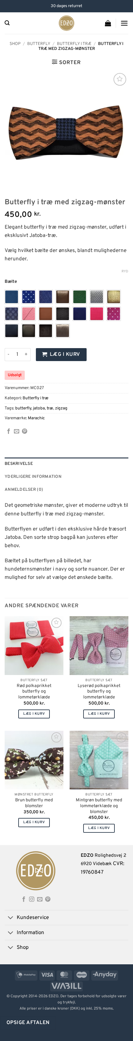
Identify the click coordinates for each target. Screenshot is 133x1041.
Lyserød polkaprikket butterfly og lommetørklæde (99, 691)
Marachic (36, 418)
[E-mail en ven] (16, 432)
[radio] (12, 297)
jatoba (39, 408)
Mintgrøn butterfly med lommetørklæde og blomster (99, 806)
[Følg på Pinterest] (47, 900)
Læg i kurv (65, 354)
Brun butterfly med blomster (34, 803)
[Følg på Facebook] (23, 900)
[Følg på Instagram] (31, 900)
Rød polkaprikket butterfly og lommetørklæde (34, 691)
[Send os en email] (39, 900)
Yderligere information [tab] (33, 476)
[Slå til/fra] (10, 918)
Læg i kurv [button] (34, 714)
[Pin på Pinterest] (24, 432)
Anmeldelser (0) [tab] (24, 489)
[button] (7, 23)
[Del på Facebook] (8, 432)
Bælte (11, 281)
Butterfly (38, 44)
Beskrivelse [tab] (19, 463)
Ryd (125, 271)
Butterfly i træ (74, 44)
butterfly (23, 408)
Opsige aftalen (28, 1022)
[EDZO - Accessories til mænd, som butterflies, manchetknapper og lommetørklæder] (66, 23)
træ (50, 408)
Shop (15, 44)
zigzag (61, 408)
